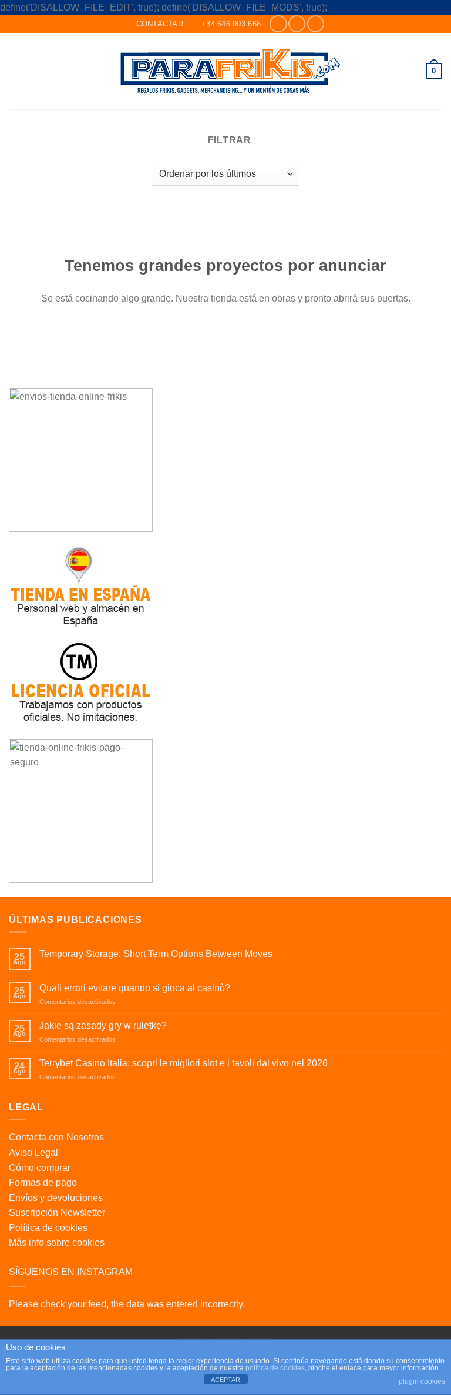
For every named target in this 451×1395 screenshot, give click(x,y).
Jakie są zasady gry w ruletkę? (103, 1026)
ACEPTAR (225, 1379)
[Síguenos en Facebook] (278, 23)
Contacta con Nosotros (56, 1137)
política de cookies (275, 1368)
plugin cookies (422, 1381)
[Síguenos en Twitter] (315, 23)
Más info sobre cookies (57, 1242)
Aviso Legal (33, 1153)
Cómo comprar (39, 1168)
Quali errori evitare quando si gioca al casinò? (134, 988)
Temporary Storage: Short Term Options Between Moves (155, 954)
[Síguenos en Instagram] (296, 23)
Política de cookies (48, 1228)
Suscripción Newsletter (57, 1212)
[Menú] (16, 70)
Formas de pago (43, 1182)
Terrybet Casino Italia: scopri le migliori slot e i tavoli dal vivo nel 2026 (183, 1063)
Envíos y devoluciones (56, 1198)
